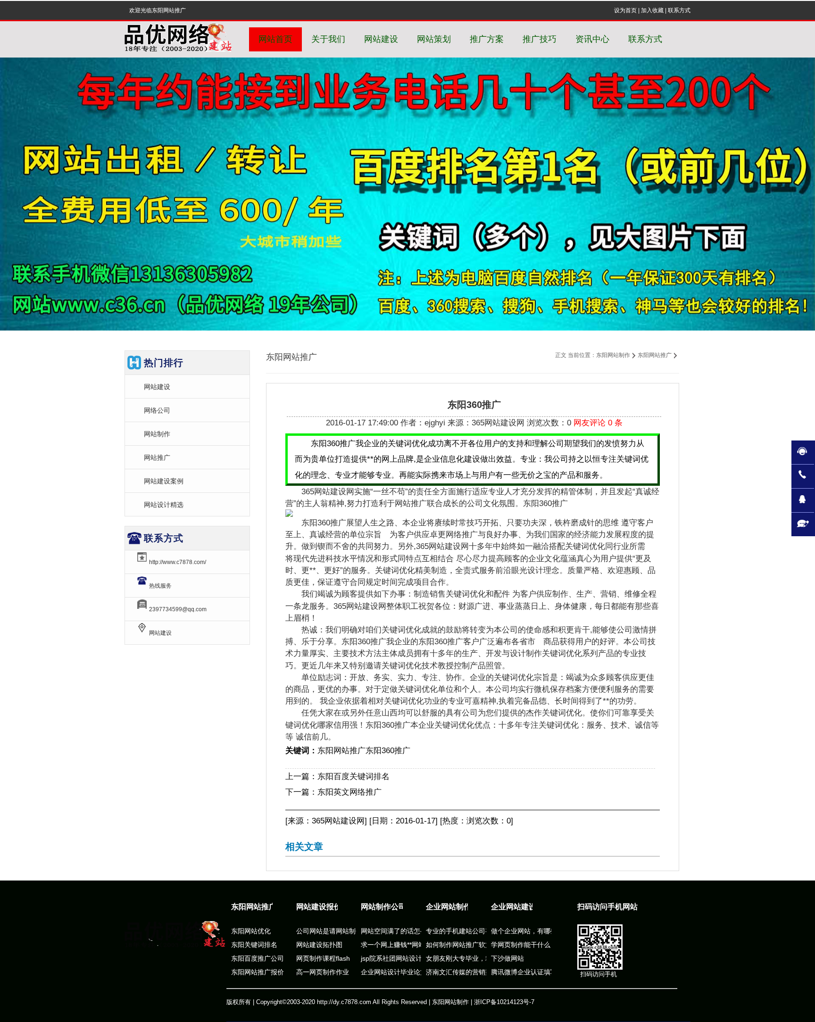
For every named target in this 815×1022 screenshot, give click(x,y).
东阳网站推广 (655, 355)
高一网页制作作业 (322, 972)
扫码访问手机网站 (607, 907)
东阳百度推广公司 (257, 958)
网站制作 (157, 434)
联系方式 (679, 10)
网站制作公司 (383, 907)
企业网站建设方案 (521, 907)
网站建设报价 (318, 907)
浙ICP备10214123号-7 (504, 1001)
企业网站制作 (448, 907)
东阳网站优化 (251, 931)
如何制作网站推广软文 (459, 944)
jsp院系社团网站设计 (391, 958)
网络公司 (157, 410)
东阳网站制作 (613, 355)
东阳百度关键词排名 (353, 776)
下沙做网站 (507, 958)
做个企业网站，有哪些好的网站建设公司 (550, 931)
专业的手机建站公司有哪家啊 (469, 931)
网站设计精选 (163, 504)
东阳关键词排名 (254, 944)
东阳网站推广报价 (257, 972)
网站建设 (157, 387)
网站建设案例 (163, 481)
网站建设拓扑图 (319, 944)
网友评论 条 (598, 422)
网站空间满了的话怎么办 (397, 931)
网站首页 (275, 39)
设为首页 (625, 10)
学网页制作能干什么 (520, 944)
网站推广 (157, 457)
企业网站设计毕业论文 (394, 972)
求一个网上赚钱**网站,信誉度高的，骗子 (420, 944)
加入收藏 (652, 10)
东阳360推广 (388, 750)
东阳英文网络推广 (349, 792)
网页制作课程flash (323, 958)
